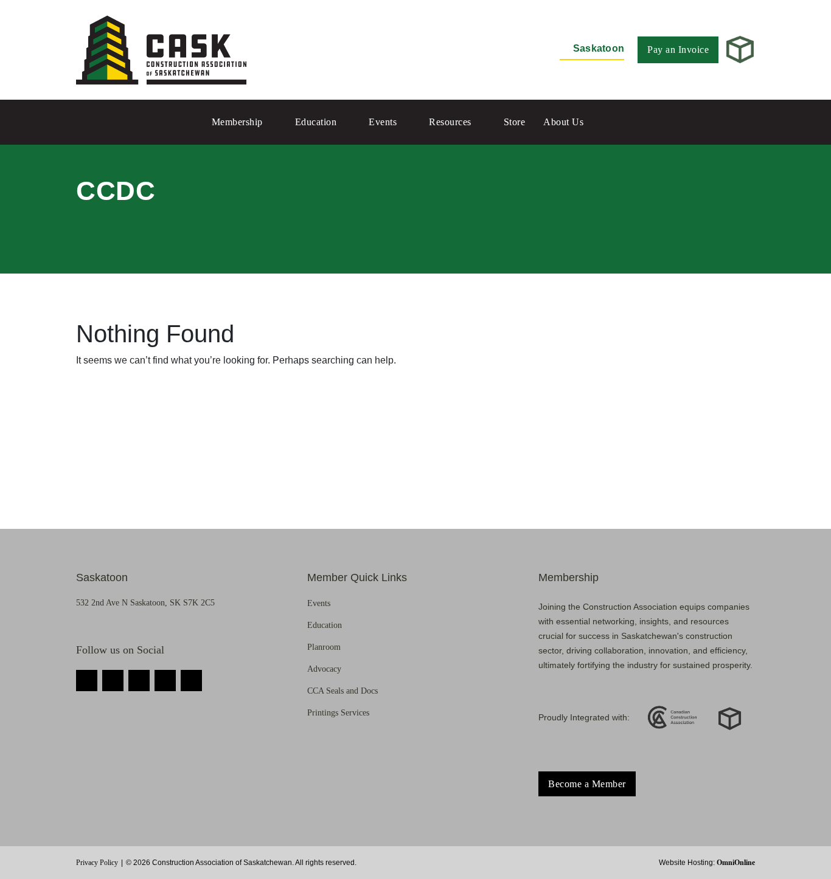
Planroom (324, 647)
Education (316, 122)
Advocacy (324, 669)
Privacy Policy (97, 862)
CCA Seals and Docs (342, 690)
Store (515, 122)
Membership (237, 122)
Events (383, 122)
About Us (563, 122)
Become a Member (587, 784)
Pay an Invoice (678, 49)
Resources (450, 122)
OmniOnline (736, 862)
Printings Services (338, 712)
